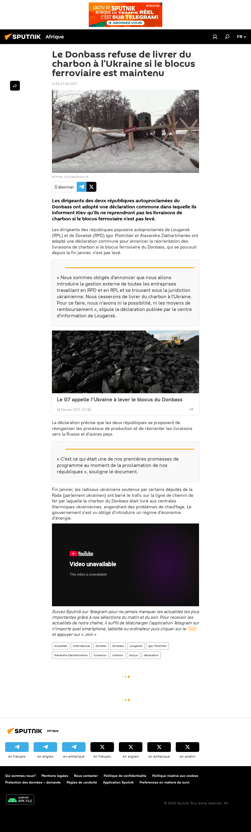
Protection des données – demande (33, 782)
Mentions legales (54, 775)
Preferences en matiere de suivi (164, 782)
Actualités (60, 646)
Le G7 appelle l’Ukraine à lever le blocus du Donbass (120, 399)
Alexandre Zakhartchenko (71, 655)
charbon (117, 655)
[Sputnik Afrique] (24, 41)
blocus (133, 655)
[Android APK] (20, 800)
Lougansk (136, 646)
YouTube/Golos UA (76, 176)
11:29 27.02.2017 (64, 84)
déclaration (151, 655)
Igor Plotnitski (157, 646)
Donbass (118, 646)
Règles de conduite (82, 782)
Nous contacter (86, 775)
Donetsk (101, 646)
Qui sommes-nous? (20, 775)
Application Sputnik (118, 782)
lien (192, 628)
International (81, 646)
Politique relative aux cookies (175, 775)
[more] (191, 409)
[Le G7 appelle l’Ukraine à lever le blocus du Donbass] (125, 362)
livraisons (100, 655)
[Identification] (215, 37)
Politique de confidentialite (125, 775)
